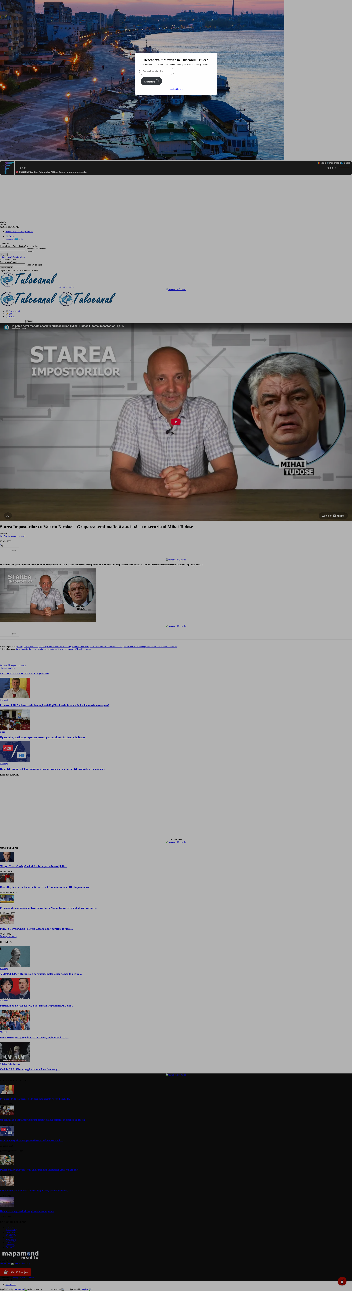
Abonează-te (150, 82)
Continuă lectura (176, 89)
